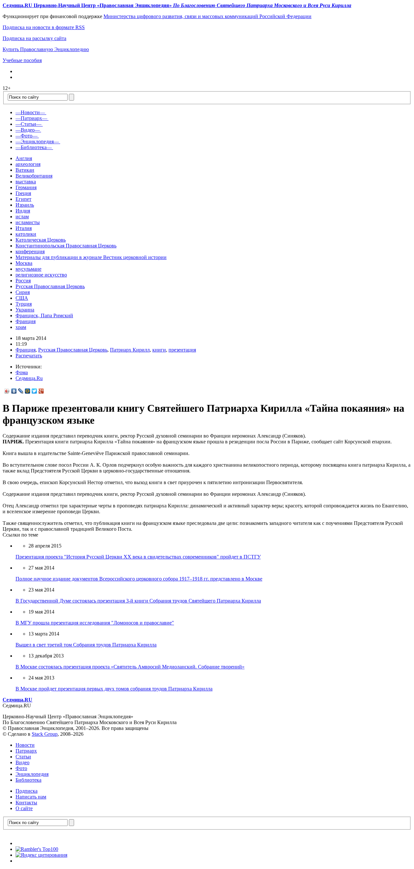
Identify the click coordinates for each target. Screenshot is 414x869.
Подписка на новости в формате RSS (44, 27)
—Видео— (28, 130)
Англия (24, 158)
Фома (22, 372)
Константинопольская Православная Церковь (66, 245)
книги (159, 350)
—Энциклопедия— (37, 141)
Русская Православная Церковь (50, 286)
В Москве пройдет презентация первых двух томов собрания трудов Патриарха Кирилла (114, 688)
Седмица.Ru (29, 378)
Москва (24, 263)
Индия (23, 210)
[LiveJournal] (20, 391)
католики (26, 234)
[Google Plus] (41, 391)
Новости (25, 745)
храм (21, 327)
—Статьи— (28, 124)
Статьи (23, 756)
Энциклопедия (32, 774)
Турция (24, 304)
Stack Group (45, 734)
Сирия (23, 292)
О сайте (24, 808)
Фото (21, 768)
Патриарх (26, 751)
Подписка (27, 791)
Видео (22, 762)
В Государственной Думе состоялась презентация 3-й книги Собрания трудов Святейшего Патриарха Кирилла (138, 600)
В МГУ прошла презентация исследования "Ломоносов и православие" (95, 622)
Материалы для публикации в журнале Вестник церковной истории (91, 257)
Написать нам (31, 796)
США (22, 298)
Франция (26, 321)
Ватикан (25, 170)
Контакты (26, 802)
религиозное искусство (41, 274)
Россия (23, 280)
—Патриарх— (31, 118)
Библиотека (28, 780)
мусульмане (28, 269)
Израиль (25, 205)
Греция (23, 193)
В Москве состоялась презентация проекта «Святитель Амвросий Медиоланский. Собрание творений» (130, 666)
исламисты (28, 222)
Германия (26, 187)
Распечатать (29, 355)
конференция (30, 251)
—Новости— (30, 112)
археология (28, 164)
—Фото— (27, 135)
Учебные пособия (22, 60)
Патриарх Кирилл (130, 350)
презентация (182, 350)
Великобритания (34, 176)
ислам (22, 216)
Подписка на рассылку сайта (34, 38)
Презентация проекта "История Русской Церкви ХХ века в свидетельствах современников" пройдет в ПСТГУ (138, 556)
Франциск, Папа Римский (44, 315)
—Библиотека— (34, 147)
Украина (25, 309)
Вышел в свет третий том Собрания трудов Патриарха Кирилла (86, 644)
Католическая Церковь (41, 240)
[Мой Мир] (27, 391)
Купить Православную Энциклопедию (46, 49)
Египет (23, 199)
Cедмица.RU (17, 699)
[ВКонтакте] (14, 391)
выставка (26, 181)
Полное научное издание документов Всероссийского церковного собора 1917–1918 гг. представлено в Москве (139, 578)
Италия (24, 228)
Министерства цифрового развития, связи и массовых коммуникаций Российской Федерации (207, 16)
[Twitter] (34, 391)
